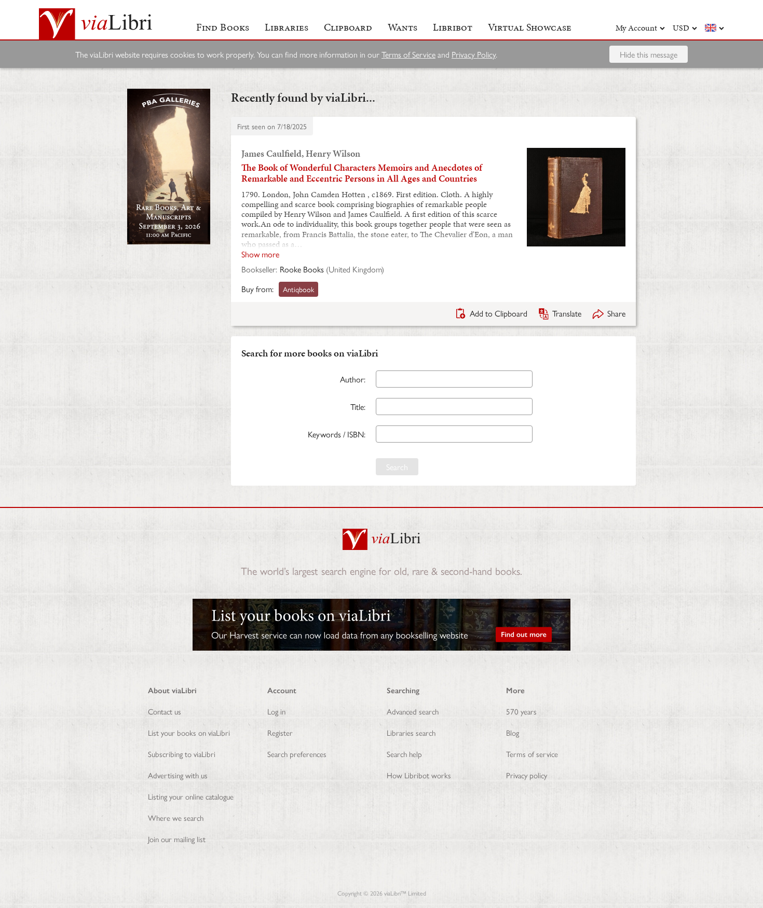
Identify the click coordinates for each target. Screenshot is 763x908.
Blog (512, 732)
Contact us (164, 711)
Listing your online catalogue (191, 796)
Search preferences (296, 753)
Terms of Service (408, 54)
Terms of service (532, 753)
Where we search (175, 817)
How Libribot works (419, 774)
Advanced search (413, 711)
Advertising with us (178, 774)
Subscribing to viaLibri (181, 753)
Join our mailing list (177, 838)
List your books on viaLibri (189, 732)
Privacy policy (526, 774)
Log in (276, 711)
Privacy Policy (474, 54)
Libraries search (411, 732)
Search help (404, 753)
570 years (521, 711)
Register (280, 732)
